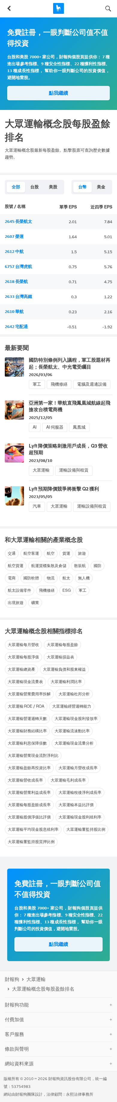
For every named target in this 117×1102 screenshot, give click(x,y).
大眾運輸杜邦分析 (74, 694)
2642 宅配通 (16, 326)
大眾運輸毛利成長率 (68, 780)
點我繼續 (58, 93)
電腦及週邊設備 (91, 384)
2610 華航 (14, 311)
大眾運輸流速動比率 (72, 731)
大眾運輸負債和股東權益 (64, 669)
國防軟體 (31, 578)
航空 (51, 553)
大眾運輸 (41, 470)
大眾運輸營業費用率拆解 (29, 694)
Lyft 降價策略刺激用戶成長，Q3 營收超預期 (68, 449)
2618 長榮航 (16, 281)
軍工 (37, 384)
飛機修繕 (59, 384)
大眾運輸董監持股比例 (85, 829)
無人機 (84, 578)
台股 (34, 187)
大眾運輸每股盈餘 (62, 644)
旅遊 (82, 553)
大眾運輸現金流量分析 (74, 743)
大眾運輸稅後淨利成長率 (79, 792)
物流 (51, 578)
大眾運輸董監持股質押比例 (31, 841)
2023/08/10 (40, 460)
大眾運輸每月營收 (23, 644)
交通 (12, 553)
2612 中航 (14, 251)
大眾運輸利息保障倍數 (27, 743)
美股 (53, 187)
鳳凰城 (79, 427)
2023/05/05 (40, 496)
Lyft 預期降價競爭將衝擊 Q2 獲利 (64, 489)
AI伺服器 (54, 427)
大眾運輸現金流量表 (25, 681)
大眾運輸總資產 (21, 669)
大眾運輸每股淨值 (23, 657)
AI (35, 427)
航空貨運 (15, 565)
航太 (66, 578)
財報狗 (12, 979)
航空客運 (31, 553)
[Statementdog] (58, 8)
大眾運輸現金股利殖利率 (79, 817)
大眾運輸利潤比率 (66, 681)
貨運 (66, 553)
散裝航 (80, 565)
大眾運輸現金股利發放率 (76, 718)
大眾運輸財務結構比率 (27, 731)
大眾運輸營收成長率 (25, 780)
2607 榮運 (14, 236)
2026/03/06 (40, 374)
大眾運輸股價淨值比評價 (29, 817)
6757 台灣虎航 (18, 266)
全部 (16, 187)
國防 (97, 565)
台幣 (82, 187)
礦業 (35, 602)
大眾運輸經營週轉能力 (71, 706)
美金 (101, 187)
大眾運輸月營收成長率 (78, 768)
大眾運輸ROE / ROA (26, 706)
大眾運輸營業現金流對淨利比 (33, 755)
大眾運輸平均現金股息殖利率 (33, 829)
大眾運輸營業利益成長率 (29, 792)
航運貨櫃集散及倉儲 (48, 565)
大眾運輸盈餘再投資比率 (29, 768)
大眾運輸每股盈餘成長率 (29, 805)
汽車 (37, 506)
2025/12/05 (40, 417)
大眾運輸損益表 (60, 657)
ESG (66, 590)
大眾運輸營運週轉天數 (27, 718)
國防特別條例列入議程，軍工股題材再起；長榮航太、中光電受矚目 (69, 363)
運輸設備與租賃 (73, 470)
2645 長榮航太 (18, 221)
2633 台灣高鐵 (18, 296)
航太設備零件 (19, 590)
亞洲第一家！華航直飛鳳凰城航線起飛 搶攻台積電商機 (69, 406)
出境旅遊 (15, 602)
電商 (12, 578)
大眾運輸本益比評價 (76, 805)
